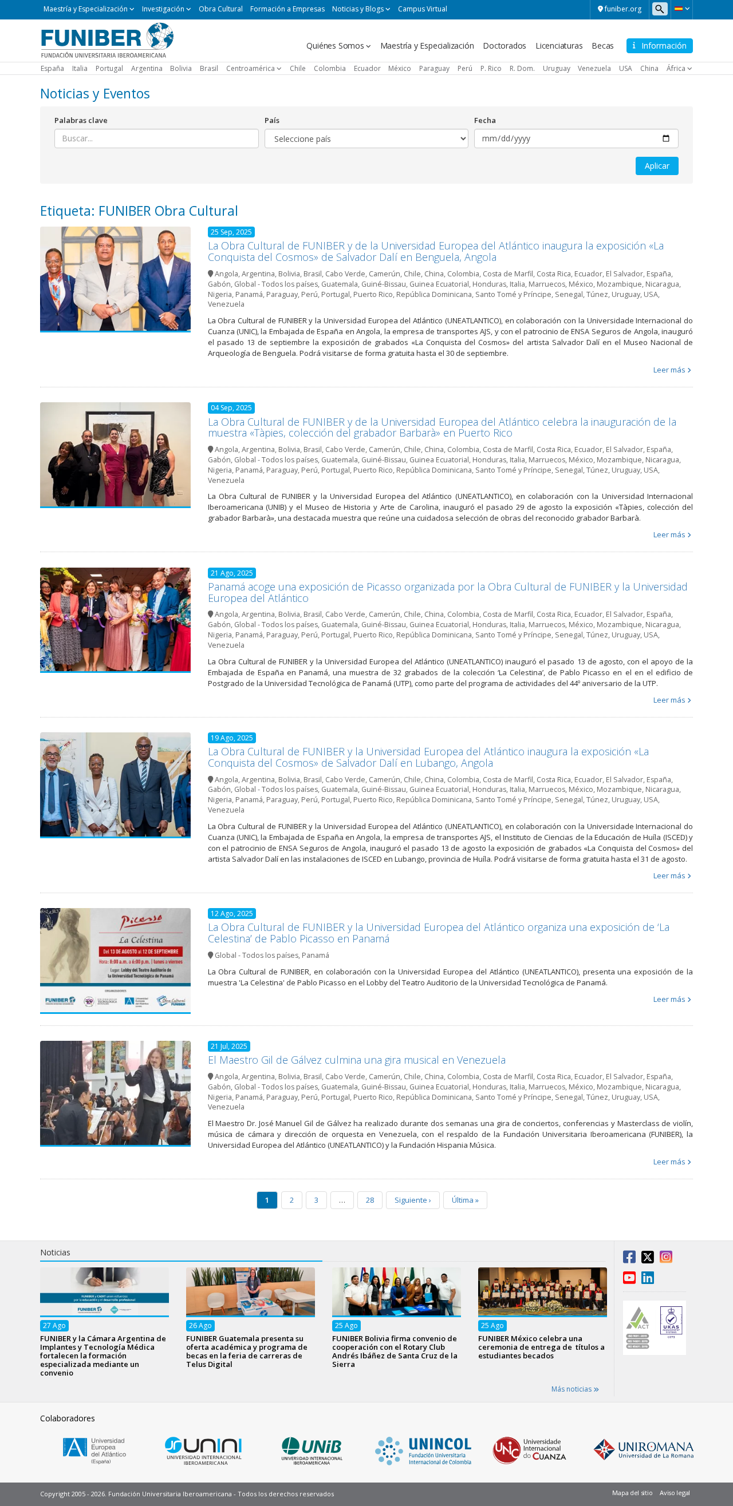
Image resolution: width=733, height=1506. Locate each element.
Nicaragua (662, 284)
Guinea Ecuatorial (439, 284)
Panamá (249, 294)
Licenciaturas (558, 45)
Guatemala (339, 284)
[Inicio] (107, 39)
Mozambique (619, 284)
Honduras (489, 284)
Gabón (219, 284)
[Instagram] (666, 1259)
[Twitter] (647, 1259)
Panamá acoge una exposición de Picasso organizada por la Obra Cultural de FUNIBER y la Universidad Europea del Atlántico (448, 592)
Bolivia (181, 68)
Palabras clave (81, 120)
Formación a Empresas (287, 9)
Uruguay (556, 68)
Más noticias (572, 1389)
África (676, 68)
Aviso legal (675, 1492)
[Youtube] (629, 1280)
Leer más (669, 369)
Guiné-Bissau (383, 284)
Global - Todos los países (276, 284)
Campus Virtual (422, 9)
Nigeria (220, 294)
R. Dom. (522, 68)
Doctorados (504, 45)
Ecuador (367, 68)
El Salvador (624, 274)
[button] (681, 8)
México (399, 68)
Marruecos (547, 284)
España (52, 68)
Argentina (147, 68)
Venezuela (594, 68)
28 (370, 1200)
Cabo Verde (345, 274)
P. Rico (491, 68)
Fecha (485, 120)
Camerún (384, 274)
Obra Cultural (221, 9)
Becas (603, 45)
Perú (465, 68)
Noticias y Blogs (358, 9)
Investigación (163, 9)
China (649, 68)
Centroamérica (250, 68)
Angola (226, 274)
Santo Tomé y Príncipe (513, 294)
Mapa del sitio (632, 1492)
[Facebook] (629, 1259)
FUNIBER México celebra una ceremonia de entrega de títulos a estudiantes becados (541, 1346)
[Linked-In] (647, 1280)
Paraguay (434, 68)
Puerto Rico (373, 294)
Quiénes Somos (335, 45)
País (272, 120)
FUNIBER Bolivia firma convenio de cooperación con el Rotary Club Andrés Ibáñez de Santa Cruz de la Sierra (395, 1351)
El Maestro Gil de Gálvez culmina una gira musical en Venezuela (357, 1060)
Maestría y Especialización (86, 9)
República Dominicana (434, 294)
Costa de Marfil (508, 274)
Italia (80, 68)
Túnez (597, 294)
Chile (298, 68)
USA (625, 68)
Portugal (109, 68)
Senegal (569, 294)
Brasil (209, 68)
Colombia (330, 68)
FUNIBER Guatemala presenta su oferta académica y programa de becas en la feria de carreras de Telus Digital (247, 1351)
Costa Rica (554, 274)
